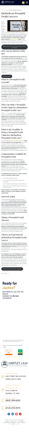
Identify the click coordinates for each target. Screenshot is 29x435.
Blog (18, 422)
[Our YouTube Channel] (16, 415)
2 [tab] (10, 356)
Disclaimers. (19, 341)
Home (2, 10)
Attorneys (23, 422)
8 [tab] (18, 356)
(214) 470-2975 (12, 408)
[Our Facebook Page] (8, 415)
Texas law (6, 113)
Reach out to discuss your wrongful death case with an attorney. (14, 47)
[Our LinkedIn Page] (12, 415)
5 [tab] (14, 356)
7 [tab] (17, 356)
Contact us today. (7, 76)
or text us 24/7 (10, 406)
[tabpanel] (9, 352)
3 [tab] (11, 356)
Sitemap (7, 421)
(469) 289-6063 (12, 400)
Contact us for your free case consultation (12, 269)
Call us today (10, 398)
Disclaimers (21, 421)
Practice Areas (6, 10)
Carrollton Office (11, 373)
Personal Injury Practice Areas (9, 422)
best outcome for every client (17, 248)
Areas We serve (13, 421)
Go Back (4, 273)
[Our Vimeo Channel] (20, 415)
